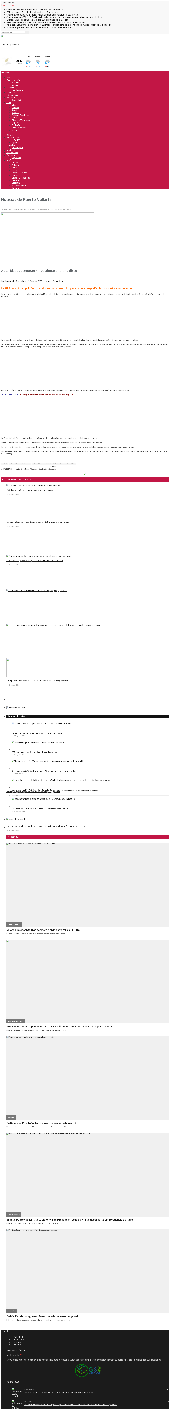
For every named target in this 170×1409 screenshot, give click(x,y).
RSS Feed (18, 1344)
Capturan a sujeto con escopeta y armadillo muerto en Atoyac (34, 560)
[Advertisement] (85, 318)
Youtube (17, 1342)
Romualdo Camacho (15, 281)
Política (15, 107)
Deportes (16, 122)
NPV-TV (16, 82)
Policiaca (10, 97)
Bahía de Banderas (20, 115)
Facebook (18, 1339)
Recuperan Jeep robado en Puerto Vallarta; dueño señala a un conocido (59, 1392)
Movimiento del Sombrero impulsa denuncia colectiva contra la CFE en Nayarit (46, 22)
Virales (15, 105)
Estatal (13, 464)
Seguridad (16, 100)
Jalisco (36, 464)
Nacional (10, 92)
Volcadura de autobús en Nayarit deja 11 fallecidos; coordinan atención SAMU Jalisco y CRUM (70, 1404)
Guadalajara (17, 90)
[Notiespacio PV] (10, 44)
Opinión (15, 84)
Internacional (12, 95)
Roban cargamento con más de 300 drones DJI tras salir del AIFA (38, 27)
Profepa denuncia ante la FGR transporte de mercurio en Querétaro (37, 680)
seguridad (69, 464)
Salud (14, 110)
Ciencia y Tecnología (21, 120)
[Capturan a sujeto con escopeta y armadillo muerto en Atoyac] (38, 556)
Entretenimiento (19, 127)
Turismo (15, 130)
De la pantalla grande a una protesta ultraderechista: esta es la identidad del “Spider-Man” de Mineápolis (58, 25)
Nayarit (15, 112)
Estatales (10, 87)
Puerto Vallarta (13, 79)
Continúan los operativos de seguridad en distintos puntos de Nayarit (38, 522)
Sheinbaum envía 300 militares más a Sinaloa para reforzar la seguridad (42, 15)
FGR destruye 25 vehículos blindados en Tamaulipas (32, 12)
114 (168, 1389)
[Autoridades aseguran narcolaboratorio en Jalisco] (47, 265)
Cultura (15, 117)
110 (168, 1401)
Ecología (16, 125)
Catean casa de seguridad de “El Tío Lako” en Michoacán (34, 9)
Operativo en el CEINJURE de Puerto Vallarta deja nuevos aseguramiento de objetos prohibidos (54, 17)
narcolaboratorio (52, 464)
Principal (18, 1337)
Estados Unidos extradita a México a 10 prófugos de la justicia (37, 20)
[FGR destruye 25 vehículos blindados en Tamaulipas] (33, 485)
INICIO (9, 77)
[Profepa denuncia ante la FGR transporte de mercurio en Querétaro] (20, 676)
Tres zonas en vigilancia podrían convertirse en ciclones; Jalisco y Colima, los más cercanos (47, 826)
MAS (8, 102)
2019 (5, 464)
